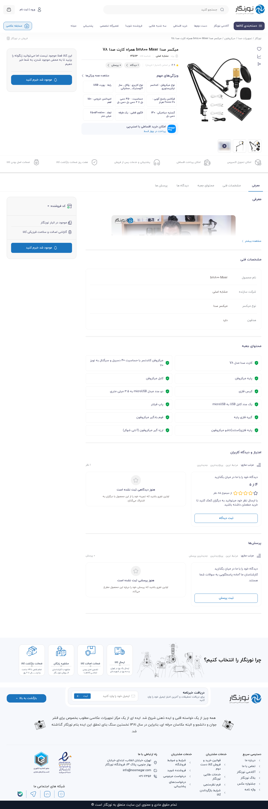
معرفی (256, 186)
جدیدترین (202, 465)
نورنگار (258, 38)
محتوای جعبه (205, 186)
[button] (259, 49)
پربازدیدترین (216, 465)
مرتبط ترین (232, 465)
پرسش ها (161, 186)
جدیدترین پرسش (198, 556)
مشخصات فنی (232, 186)
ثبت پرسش (226, 598)
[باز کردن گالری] (219, 90)
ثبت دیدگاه (226, 518)
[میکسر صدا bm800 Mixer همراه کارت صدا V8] (239, 146)
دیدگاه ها (183, 186)
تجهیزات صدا (245, 38)
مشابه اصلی (162, 56)
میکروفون (229, 38)
